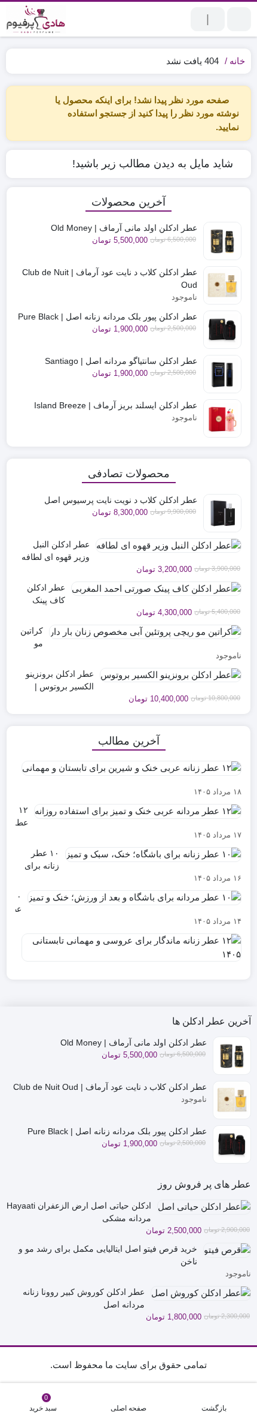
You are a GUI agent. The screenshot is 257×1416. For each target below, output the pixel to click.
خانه (237, 61)
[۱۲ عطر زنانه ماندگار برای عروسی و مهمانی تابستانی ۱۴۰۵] (128, 952)
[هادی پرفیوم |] (36, 19)
